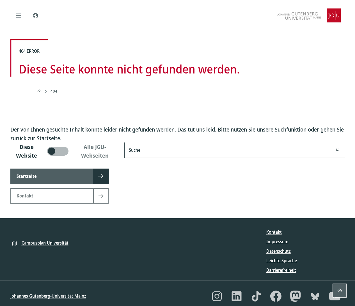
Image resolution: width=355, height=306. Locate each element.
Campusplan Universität (45, 243)
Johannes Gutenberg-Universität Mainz (48, 296)
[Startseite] (39, 91)
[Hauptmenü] (18, 15)
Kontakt (274, 232)
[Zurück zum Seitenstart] (340, 291)
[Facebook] (275, 296)
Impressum (277, 241)
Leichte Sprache (281, 260)
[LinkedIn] (236, 296)
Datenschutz (278, 251)
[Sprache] (35, 15)
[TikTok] (256, 296)
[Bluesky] (315, 296)
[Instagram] (217, 296)
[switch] (63, 151)
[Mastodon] (295, 296)
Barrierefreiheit (281, 270)
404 (54, 91)
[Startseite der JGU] (309, 15)
